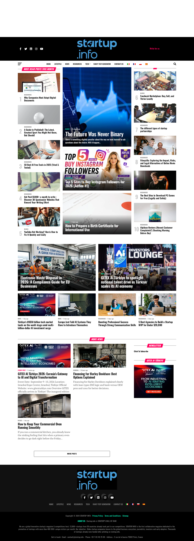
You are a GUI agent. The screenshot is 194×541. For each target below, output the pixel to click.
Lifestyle (57, 64)
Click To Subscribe (141, 351)
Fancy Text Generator (102, 64)
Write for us (154, 48)
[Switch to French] (134, 64)
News (67, 64)
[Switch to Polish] (140, 64)
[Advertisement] (97, 18)
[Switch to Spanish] (146, 64)
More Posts (72, 453)
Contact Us (118, 64)
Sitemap (125, 515)
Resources (77, 64)
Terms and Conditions (113, 515)
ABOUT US (82, 521)
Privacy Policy (97, 515)
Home (48, 64)
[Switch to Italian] (128, 64)
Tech (87, 64)
